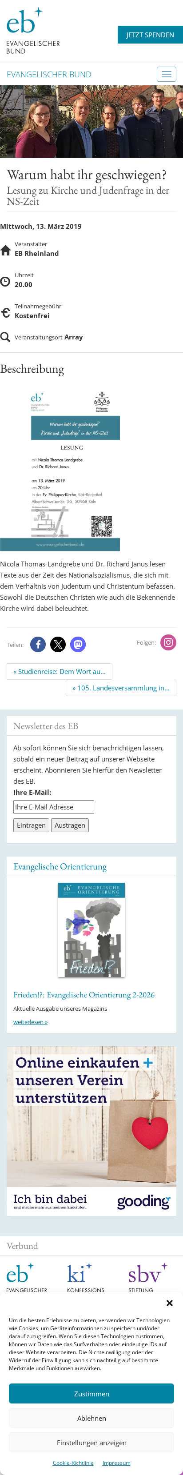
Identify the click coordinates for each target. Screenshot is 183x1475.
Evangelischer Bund (49, 74)
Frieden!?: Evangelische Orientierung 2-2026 (84, 994)
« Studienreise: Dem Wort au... (59, 671)
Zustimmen (91, 1393)
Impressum (117, 1463)
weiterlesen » (30, 1022)
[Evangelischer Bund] (33, 29)
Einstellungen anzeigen (92, 1442)
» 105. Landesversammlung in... (121, 687)
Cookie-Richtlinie (73, 1463)
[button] (169, 1303)
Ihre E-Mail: (32, 792)
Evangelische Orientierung (60, 866)
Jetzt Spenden (150, 34)
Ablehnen (91, 1418)
